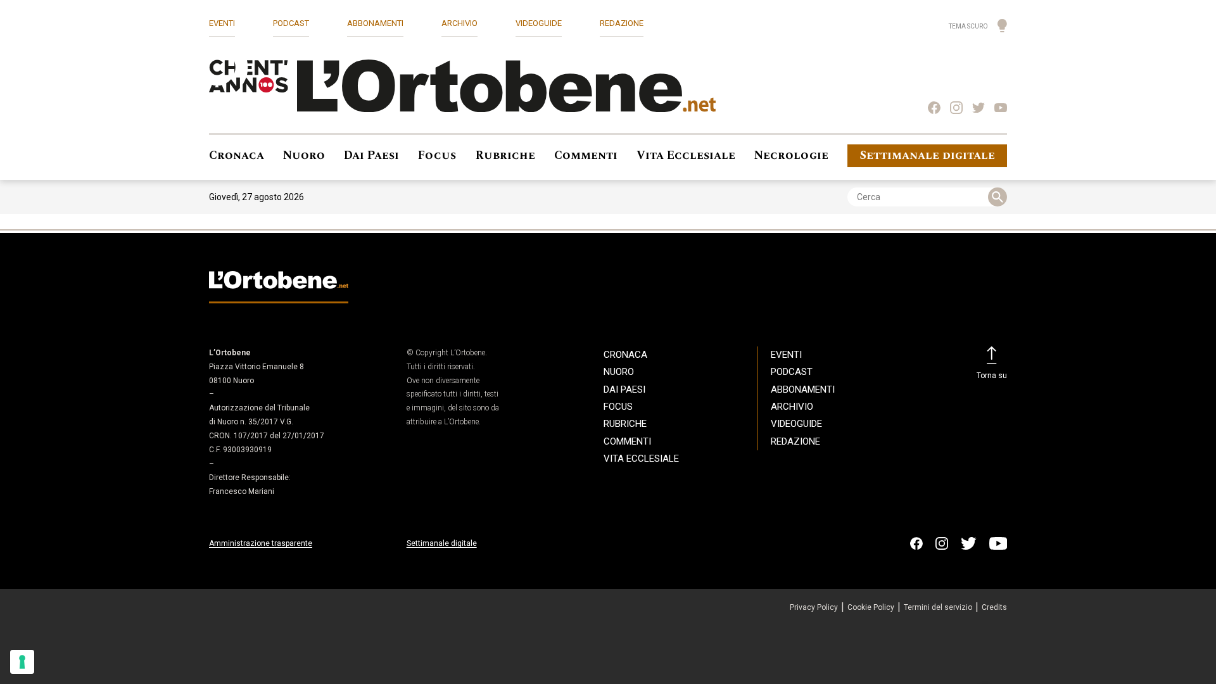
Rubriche (505, 156)
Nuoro (304, 156)
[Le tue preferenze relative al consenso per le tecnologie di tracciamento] (22, 662)
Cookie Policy (870, 607)
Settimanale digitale (927, 155)
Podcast (291, 23)
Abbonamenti (375, 23)
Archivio (459, 23)
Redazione (621, 23)
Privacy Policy (814, 607)
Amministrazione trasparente (260, 543)
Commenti (586, 156)
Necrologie (791, 156)
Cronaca (236, 156)
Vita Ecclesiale (685, 156)
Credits (994, 607)
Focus (437, 156)
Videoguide (539, 23)
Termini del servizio (938, 607)
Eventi (222, 23)
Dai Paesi (371, 156)
